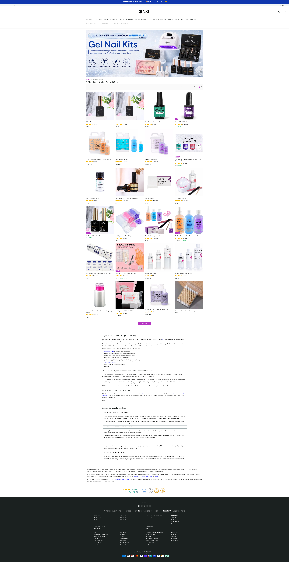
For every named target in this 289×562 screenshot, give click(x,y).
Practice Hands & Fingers (152, 540)
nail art (163, 339)
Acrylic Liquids (97, 518)
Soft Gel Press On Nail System (101, 534)
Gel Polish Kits (123, 520)
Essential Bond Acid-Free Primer (183, 122)
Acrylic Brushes (97, 522)
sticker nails (149, 476)
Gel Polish (113, 19)
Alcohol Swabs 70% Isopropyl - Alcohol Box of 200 (99, 273)
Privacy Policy (146, 552)
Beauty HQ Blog (12, 5)
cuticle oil (143, 393)
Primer (117, 122)
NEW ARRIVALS (89, 19)
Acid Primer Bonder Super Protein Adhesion (127, 198)
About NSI (173, 517)
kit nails (157, 476)
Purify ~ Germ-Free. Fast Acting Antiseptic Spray (98, 159)
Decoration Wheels (124, 542)
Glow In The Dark (124, 524)
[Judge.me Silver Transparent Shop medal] (150, 490)
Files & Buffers (149, 526)
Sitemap (152, 552)
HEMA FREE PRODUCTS (173, 19)
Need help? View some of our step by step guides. (276, 5)
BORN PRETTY (129, 19)
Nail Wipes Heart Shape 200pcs (124, 236)
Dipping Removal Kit (180, 198)
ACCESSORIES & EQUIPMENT (155, 532)
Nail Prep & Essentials (141, 19)
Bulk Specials (97, 528)
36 (187, 87)
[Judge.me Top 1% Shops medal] (156, 490)
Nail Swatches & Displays (152, 538)
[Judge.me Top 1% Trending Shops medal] (162, 490)
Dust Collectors (149, 544)
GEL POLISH (124, 516)
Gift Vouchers (26, 5)
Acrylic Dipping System (99, 526)
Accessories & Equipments (157, 19)
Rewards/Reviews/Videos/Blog (122, 23)
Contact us (173, 534)
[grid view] (199, 87)
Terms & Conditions (138, 552)
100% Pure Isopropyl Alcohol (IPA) (184, 273)
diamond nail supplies (139, 476)
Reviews (173, 524)
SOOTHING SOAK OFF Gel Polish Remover (156, 309)
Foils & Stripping (124, 538)
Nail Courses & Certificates (189, 19)
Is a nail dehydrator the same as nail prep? (118, 427)
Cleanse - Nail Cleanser (151, 159)
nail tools (171, 393)
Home (87, 79)
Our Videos (174, 538)
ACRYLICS (97, 516)
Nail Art (121, 19)
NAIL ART (123, 532)
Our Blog (173, 519)
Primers (147, 522)
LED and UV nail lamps (110, 362)
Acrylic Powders (98, 520)
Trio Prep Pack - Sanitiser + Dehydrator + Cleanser (188, 236)
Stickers (122, 536)
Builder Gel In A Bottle (99, 536)
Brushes (148, 524)
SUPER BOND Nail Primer (92, 198)
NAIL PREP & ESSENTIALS (154, 516)
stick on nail (117, 479)
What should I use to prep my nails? (116, 412)
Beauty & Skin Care (91, 23)
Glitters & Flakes (124, 544)
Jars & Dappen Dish (150, 542)
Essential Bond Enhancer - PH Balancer (155, 122)
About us (5, 5)
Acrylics (98, 19)
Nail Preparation (149, 518)
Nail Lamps (148, 536)
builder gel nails (126, 479)
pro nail (110, 479)
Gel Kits (96, 538)
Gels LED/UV (97, 542)
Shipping (173, 536)
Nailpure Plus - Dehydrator (123, 159)
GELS (96, 532)
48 (190, 87)
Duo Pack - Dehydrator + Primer (94, 236)
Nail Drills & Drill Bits (150, 534)
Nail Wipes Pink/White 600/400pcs (125, 311)
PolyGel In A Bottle (98, 540)
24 (185, 87)
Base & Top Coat (124, 522)
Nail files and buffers (109, 351)
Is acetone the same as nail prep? (115, 452)
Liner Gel (96, 544)
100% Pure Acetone (150, 273)
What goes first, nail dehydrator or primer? (119, 441)
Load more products (144, 323)
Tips (147, 528)
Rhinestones (123, 540)
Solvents (148, 520)
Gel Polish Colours (124, 518)
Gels (105, 19)
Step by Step (174, 540)
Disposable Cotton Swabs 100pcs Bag (185, 311)
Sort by (89, 87)
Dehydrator (89, 122)
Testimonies (19, 5)
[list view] (201, 87)
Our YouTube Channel (176, 521)
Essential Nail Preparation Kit (153, 236)
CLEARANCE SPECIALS (105, 23)
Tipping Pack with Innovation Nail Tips (126, 273)
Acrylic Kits (96, 524)
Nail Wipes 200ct (149, 198)
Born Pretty (122, 534)
